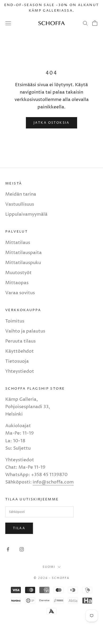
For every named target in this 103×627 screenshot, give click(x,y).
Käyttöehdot (19, 351)
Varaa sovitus (20, 293)
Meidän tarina (20, 194)
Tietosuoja (17, 361)
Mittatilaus (17, 242)
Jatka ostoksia (51, 123)
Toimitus (14, 321)
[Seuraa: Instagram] (21, 549)
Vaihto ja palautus (25, 331)
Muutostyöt (18, 273)
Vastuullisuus (19, 204)
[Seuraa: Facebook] (8, 549)
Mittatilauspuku (23, 263)
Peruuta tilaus (20, 341)
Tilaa (19, 528)
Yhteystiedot (19, 371)
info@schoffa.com (53, 482)
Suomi (49, 567)
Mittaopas (17, 283)
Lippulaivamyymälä (26, 214)
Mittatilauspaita (23, 253)
